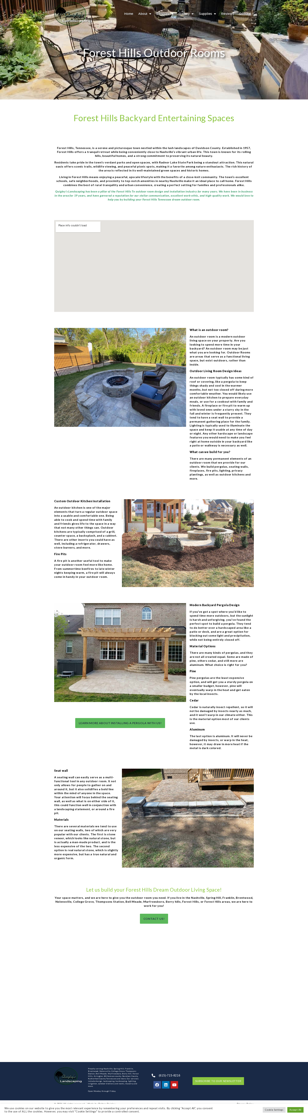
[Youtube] (174, 1085)
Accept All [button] (295, 1109)
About (142, 14)
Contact (245, 14)
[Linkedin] (166, 1085)
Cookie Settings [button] (274, 1109)
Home (128, 14)
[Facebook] (157, 1085)
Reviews (227, 14)
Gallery (184, 14)
